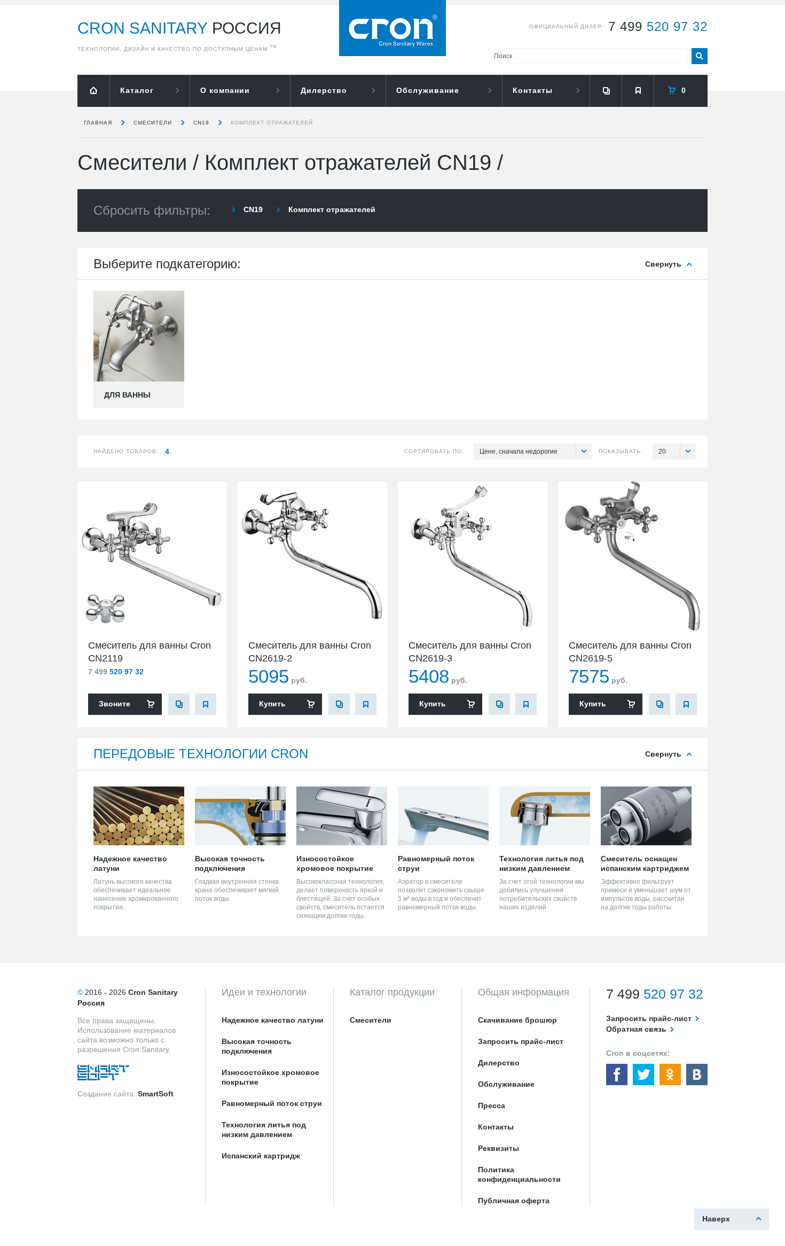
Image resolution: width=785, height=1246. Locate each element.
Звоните (114, 703)
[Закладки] (638, 91)
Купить (272, 703)
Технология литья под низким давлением (264, 1129)
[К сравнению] (179, 704)
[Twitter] (643, 1074)
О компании (225, 90)
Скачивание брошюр (517, 1020)
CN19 (201, 123)
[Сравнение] (606, 91)
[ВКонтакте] (697, 1074)
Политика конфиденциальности (519, 1174)
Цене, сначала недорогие (519, 451)
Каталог (137, 90)
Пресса (491, 1105)
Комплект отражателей (272, 123)
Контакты (533, 90)
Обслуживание (427, 90)
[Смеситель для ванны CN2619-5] (633, 556)
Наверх (716, 1218)
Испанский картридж (261, 1155)
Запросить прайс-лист (520, 1041)
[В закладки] (205, 704)
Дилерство (324, 90)
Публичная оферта (514, 1200)
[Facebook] (616, 1074)
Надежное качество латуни (273, 1020)
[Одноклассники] (670, 1074)
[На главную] (93, 91)
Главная (98, 123)
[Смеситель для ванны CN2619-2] (312, 556)
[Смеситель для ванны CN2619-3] (472, 556)
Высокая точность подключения (257, 1046)
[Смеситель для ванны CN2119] (152, 556)
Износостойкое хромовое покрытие (270, 1077)
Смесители (153, 123)
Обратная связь (636, 1029)
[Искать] (700, 56)
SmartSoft (156, 1093)
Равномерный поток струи (272, 1103)
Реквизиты (498, 1148)
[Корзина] (681, 91)
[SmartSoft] (103, 1075)
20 (662, 451)
